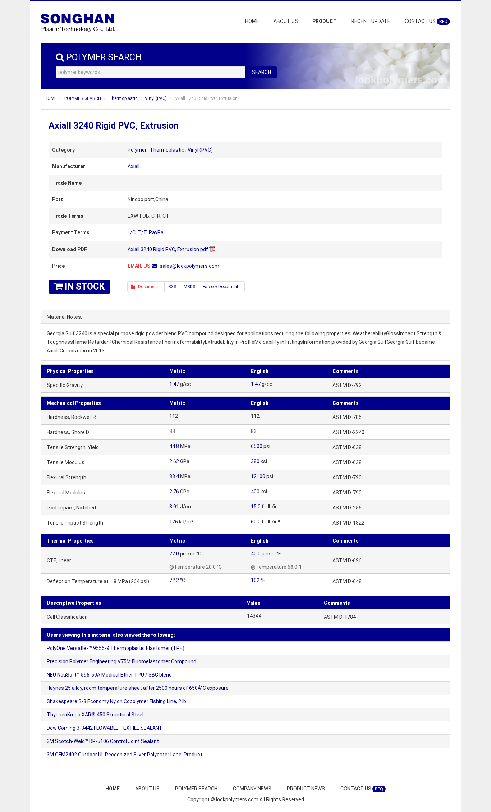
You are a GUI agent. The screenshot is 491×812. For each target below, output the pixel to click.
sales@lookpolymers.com (189, 266)
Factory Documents (222, 286)
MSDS (189, 286)
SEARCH (261, 72)
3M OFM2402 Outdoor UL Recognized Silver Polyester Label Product (124, 754)
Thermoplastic (123, 98)
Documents (148, 286)
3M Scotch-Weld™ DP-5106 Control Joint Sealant (103, 741)
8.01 (174, 506)
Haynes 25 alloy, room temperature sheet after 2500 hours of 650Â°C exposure (138, 688)
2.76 (174, 491)
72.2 (174, 580)
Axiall (133, 166)
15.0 (256, 506)
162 (255, 580)
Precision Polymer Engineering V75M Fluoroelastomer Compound (121, 661)
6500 (256, 446)
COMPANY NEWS (252, 789)
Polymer (137, 150)
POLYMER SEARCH (82, 98)
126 (173, 522)
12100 (258, 476)
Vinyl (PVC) (156, 98)
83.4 (174, 476)
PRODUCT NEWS (306, 789)
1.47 (174, 384)
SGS (172, 286)
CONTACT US (426, 21)
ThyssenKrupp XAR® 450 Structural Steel (95, 715)
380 (255, 461)
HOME (252, 21)
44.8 (174, 446)
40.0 (256, 554)
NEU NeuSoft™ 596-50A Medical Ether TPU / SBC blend (109, 675)
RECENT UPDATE (370, 21)
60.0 (256, 522)
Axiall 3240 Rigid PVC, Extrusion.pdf (168, 249)
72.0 (174, 554)
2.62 (174, 461)
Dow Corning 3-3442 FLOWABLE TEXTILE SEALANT (104, 728)
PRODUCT (324, 21)
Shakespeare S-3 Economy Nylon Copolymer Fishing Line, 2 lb (116, 701)
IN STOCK (84, 286)
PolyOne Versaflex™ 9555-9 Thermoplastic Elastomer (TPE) (115, 648)
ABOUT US (286, 21)
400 (255, 491)
